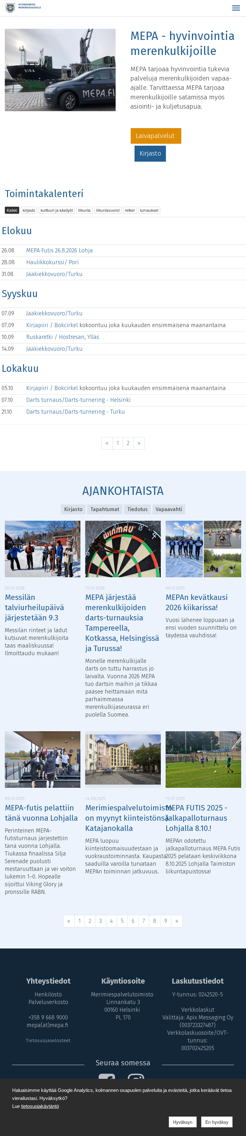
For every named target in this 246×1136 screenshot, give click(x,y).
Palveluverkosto (48, 1002)
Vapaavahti (169, 509)
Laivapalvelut (155, 136)
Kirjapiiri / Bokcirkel (52, 325)
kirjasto (29, 210)
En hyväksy (216, 1122)
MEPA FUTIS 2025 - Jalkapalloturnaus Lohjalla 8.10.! (196, 818)
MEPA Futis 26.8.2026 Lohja (59, 250)
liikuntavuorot (107, 210)
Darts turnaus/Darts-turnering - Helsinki (78, 399)
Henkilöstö (48, 994)
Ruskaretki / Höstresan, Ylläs (62, 337)
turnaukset (149, 210)
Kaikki (12, 210)
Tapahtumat (104, 509)
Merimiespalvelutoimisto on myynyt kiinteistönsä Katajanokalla (128, 818)
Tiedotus (137, 509)
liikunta (84, 210)
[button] (236, 8)
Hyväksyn (183, 1122)
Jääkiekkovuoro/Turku (54, 274)
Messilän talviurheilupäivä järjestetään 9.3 (34, 607)
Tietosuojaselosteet (48, 1040)
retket (130, 210)
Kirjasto (150, 153)
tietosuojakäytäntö (40, 1106)
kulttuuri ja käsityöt (57, 210)
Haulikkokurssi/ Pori (52, 262)
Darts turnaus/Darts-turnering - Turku (75, 411)
